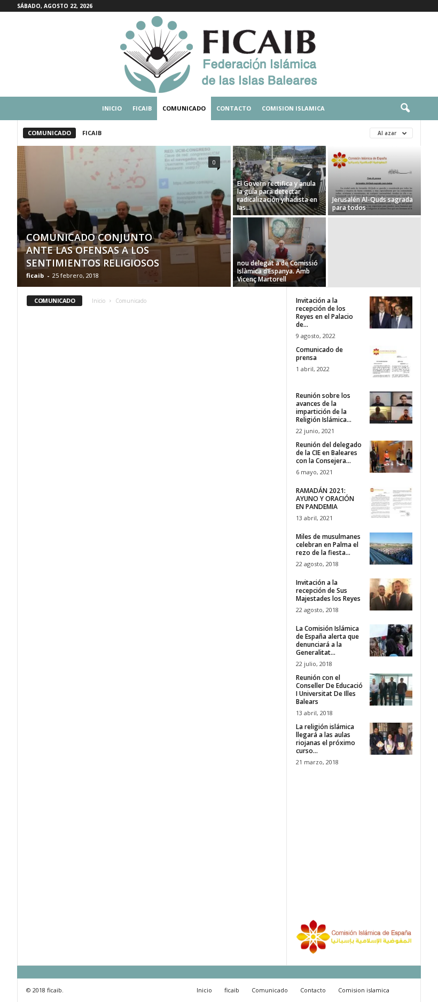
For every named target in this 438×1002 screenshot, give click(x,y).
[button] (405, 108)
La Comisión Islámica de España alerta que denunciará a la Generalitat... (327, 640)
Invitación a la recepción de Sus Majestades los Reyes (328, 590)
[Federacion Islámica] (219, 54)
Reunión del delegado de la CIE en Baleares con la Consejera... (329, 452)
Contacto (233, 108)
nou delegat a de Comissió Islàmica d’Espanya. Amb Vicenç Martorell (277, 271)
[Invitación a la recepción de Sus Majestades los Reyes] (391, 594)
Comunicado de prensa (319, 353)
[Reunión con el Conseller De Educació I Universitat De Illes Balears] (391, 690)
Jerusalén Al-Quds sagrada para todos (372, 203)
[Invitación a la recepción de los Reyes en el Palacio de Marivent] (391, 312)
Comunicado (184, 108)
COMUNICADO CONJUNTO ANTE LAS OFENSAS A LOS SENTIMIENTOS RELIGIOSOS (92, 250)
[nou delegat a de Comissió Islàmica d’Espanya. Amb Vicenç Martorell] (279, 252)
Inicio (112, 108)
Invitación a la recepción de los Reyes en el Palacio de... (324, 312)
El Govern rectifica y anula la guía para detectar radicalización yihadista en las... (277, 195)
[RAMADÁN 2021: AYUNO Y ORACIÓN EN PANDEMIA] (391, 503)
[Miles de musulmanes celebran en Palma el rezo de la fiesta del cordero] (391, 549)
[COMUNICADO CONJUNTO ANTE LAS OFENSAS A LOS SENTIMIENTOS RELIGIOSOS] (124, 217)
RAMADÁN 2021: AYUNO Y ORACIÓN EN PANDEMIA (325, 498)
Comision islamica (293, 108)
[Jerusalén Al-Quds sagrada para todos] (374, 180)
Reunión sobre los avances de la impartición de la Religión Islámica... (323, 407)
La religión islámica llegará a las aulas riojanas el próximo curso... (325, 738)
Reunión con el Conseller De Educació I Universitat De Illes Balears (329, 689)
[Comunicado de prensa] (391, 362)
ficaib (142, 108)
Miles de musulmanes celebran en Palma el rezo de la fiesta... (328, 544)
